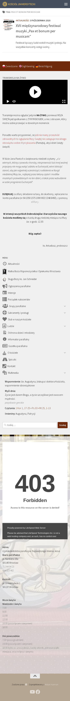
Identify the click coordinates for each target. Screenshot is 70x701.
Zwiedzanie (11, 66)
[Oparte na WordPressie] (26, 684)
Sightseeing (28, 66)
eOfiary (34, 201)
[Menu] (66, 4)
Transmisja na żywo (14, 77)
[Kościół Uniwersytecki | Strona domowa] (24, 4)
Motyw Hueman (51, 684)
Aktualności (22, 20)
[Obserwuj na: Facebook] (38, 692)
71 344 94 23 (8, 566)
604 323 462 (8, 570)
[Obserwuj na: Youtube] (32, 692)
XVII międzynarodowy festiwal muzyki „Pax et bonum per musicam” (38, 31)
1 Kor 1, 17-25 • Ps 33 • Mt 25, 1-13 (33, 408)
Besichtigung (45, 66)
